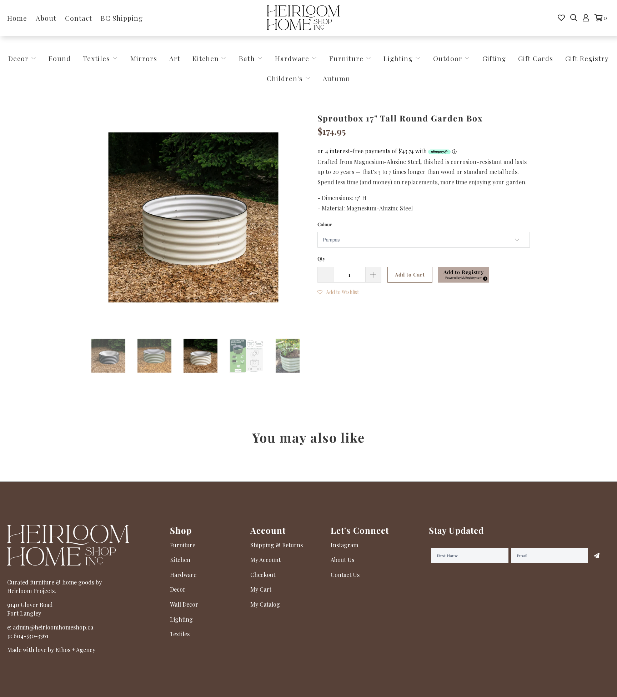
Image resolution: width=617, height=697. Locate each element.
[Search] (573, 18)
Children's (286, 78)
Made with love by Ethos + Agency (51, 649)
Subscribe (596, 555)
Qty (321, 258)
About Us (342, 559)
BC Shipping (122, 18)
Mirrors (143, 58)
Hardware (293, 58)
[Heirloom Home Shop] (303, 18)
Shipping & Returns (276, 545)
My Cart (260, 589)
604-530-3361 (31, 635)
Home (17, 18)
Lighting (399, 58)
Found (60, 58)
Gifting (494, 58)
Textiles (97, 58)
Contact (78, 18)
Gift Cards (535, 58)
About (46, 18)
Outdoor (449, 58)
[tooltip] (484, 277)
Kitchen (205, 58)
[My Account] (586, 18)
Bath (248, 58)
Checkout (262, 574)
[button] (463, 275)
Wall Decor (184, 604)
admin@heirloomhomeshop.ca (53, 627)
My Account (265, 559)
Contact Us (345, 574)
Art (174, 58)
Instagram (344, 545)
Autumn (336, 78)
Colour (324, 224)
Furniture (346, 58)
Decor (19, 58)
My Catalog (265, 604)
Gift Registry (587, 58)
